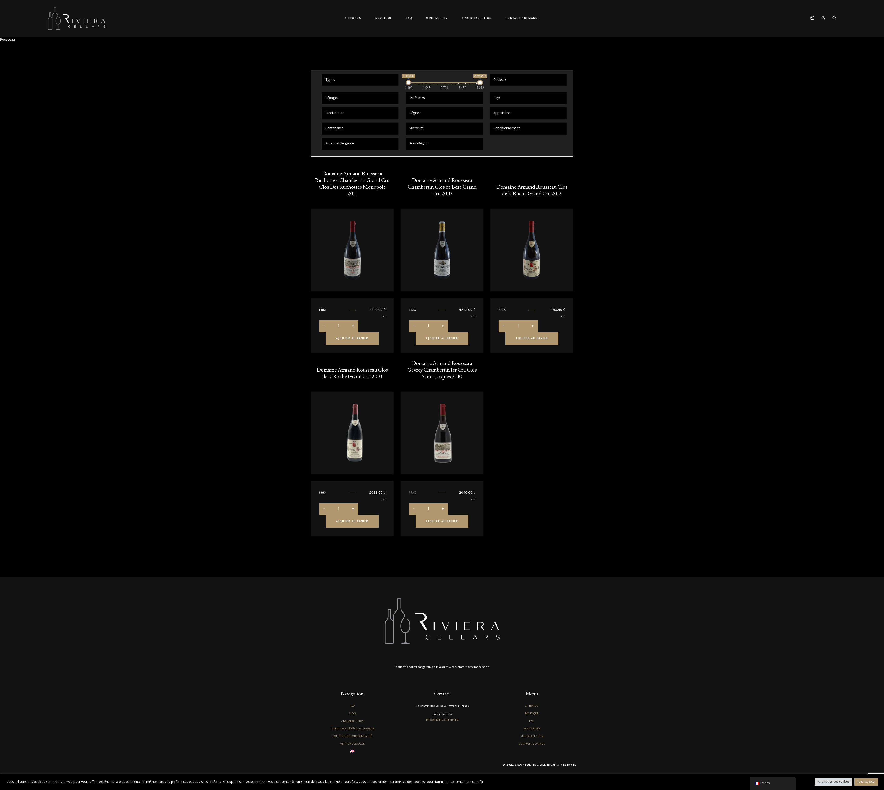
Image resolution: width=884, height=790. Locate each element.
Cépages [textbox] (331, 98)
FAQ (412, 18)
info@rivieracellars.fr (442, 720)
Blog (352, 714)
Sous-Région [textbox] (418, 144)
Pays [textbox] (497, 98)
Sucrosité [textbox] (416, 129)
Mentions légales (352, 744)
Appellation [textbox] (502, 113)
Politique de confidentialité (352, 736)
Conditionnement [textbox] (506, 129)
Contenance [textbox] (334, 129)
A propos (370, 18)
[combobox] (360, 80)
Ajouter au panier (352, 338)
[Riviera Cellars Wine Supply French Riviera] (76, 18)
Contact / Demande (505, 18)
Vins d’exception (466, 18)
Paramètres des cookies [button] (833, 782)
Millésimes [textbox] (417, 98)
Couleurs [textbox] (500, 80)
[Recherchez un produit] (832, 18)
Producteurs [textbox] (334, 113)
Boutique (393, 18)
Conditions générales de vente (352, 729)
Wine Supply (433, 18)
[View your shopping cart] (812, 18)
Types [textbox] (330, 80)
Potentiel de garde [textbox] (339, 144)
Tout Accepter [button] (866, 782)
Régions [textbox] (415, 113)
